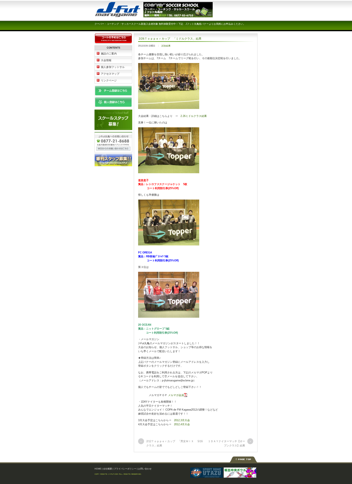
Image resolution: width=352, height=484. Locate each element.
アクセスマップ (110, 73)
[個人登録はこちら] (113, 105)
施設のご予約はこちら (113, 38)
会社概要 (107, 468)
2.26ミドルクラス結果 (193, 116)
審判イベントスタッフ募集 (113, 160)
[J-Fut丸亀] (125, 15)
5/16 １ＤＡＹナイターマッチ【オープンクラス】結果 (221, 443)
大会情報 (106, 60)
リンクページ (109, 80)
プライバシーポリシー (125, 468)
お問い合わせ (145, 468)
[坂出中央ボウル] (240, 475)
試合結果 (166, 45)
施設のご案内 (109, 53)
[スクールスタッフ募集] (113, 127)
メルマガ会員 (176, 395)
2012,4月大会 (182, 424)
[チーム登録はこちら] (113, 93)
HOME (98, 468)
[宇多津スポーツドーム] (206, 475)
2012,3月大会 (182, 420)
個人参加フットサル (113, 67)
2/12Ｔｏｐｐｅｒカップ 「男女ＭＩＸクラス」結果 (170, 443)
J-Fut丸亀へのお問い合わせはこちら (113, 142)
